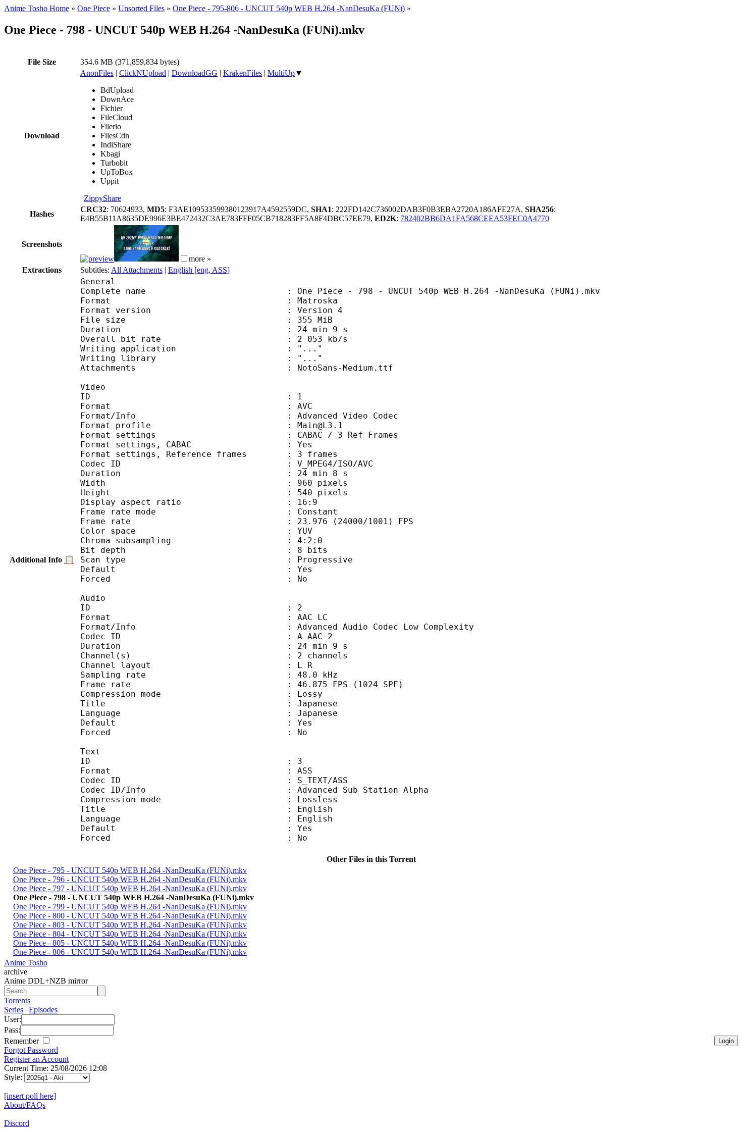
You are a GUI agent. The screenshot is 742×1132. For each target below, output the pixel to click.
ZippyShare (102, 198)
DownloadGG (195, 73)
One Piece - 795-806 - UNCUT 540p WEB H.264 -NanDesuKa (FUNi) (289, 8)
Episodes (43, 1009)
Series (13, 1009)
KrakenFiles (242, 73)
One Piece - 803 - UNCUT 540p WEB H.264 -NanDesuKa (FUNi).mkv (130, 924)
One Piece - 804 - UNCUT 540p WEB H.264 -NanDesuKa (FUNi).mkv (130, 934)
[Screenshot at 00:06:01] (146, 258)
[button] (184, 258)
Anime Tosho (25, 962)
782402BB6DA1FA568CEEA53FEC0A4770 (474, 218)
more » (200, 258)
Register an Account (36, 1059)
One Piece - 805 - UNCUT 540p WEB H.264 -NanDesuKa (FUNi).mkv (130, 943)
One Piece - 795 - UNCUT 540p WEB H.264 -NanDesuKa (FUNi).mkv (130, 870)
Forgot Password (31, 1050)
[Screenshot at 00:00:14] (97, 258)
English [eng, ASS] (199, 270)
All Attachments (137, 270)
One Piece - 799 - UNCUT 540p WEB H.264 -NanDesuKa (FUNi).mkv (130, 906)
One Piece (93, 8)
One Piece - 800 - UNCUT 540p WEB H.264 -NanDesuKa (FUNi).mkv (130, 915)
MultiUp (281, 73)
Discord (16, 1123)
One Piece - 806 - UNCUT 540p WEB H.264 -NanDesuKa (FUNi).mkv (130, 952)
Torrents (17, 1000)
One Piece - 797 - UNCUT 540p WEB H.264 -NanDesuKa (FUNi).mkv (130, 888)
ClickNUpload (142, 73)
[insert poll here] (30, 1096)
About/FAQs (24, 1105)
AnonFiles (97, 73)
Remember (22, 1041)
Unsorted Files (141, 8)
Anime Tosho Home (36, 8)
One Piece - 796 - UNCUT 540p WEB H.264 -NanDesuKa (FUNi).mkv (130, 879)
